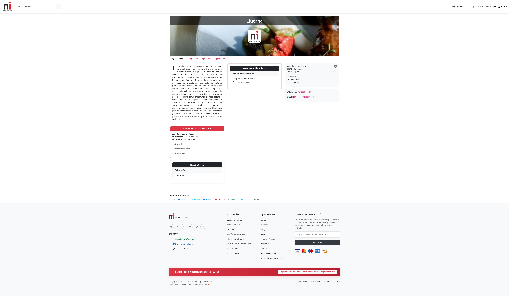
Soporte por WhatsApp (184, 239)
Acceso (503, 6)
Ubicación (479, 6)
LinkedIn (196, 199)
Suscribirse (317, 242)
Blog (263, 229)
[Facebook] (171, 226)
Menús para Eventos (236, 239)
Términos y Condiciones (271, 258)
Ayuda (264, 234)
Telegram (247, 199)
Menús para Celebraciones (239, 243)
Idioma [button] (491, 6)
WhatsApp (234, 199)
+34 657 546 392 (182, 249)
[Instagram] (183, 226)
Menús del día (233, 224)
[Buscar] (58, 6)
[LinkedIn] (202, 226)
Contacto (265, 248)
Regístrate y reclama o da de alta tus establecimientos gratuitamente (307, 272)
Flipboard (221, 199)
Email (258, 199)
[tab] (179, 58)
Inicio (263, 220)
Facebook (184, 199)
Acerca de (265, 243)
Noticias (264, 224)
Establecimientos (460, 6)
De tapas (231, 229)
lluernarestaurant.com (304, 97)
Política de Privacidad (312, 281)
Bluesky (209, 199)
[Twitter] (177, 226)
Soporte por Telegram (185, 244)
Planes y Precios (268, 239)
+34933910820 (304, 92)
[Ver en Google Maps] (335, 67)
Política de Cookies (332, 281)
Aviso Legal (296, 281)
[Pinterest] (196, 226)
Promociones (232, 248)
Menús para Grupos (236, 234)
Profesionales (233, 253)
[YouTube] (190, 226)
